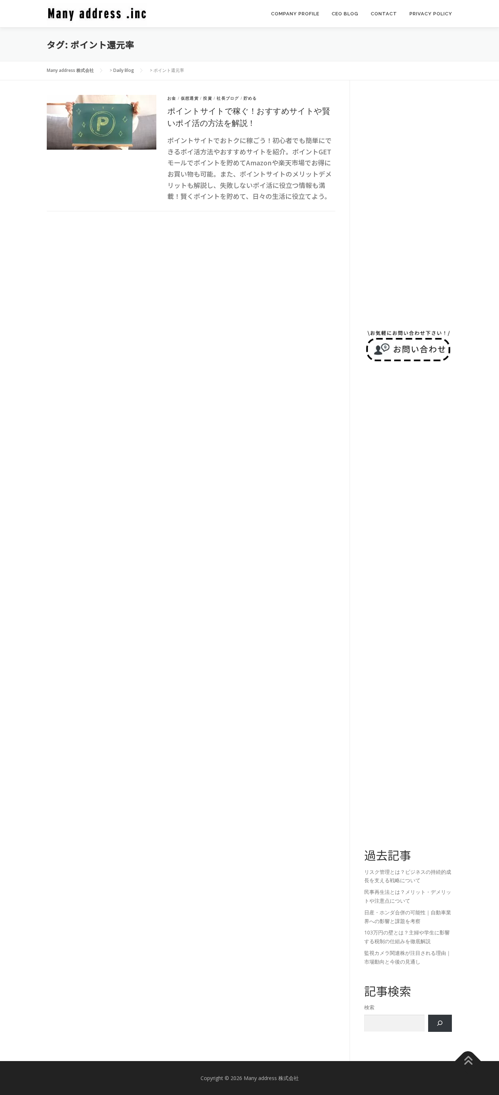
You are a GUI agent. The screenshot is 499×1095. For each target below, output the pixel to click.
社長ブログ (228, 98)
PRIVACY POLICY (431, 13)
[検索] (440, 1023)
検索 (369, 1007)
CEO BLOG (345, 13)
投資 (207, 98)
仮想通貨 (190, 98)
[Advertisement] (408, 204)
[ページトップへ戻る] (468, 1061)
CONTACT (384, 13)
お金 (171, 98)
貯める (250, 98)
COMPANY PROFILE (295, 13)
